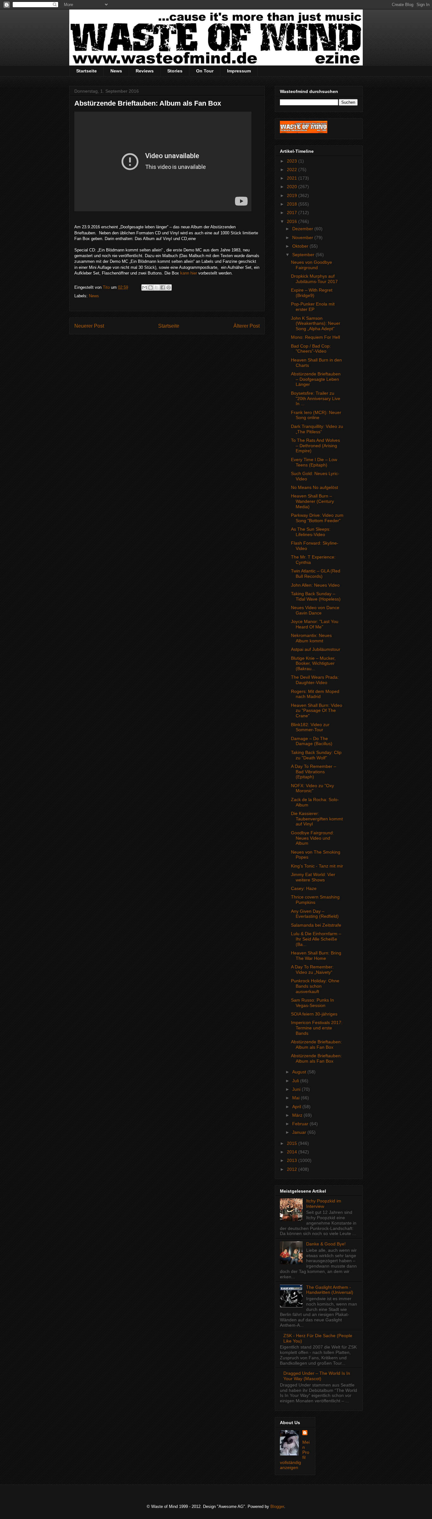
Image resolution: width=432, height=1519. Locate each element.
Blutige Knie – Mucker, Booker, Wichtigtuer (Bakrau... (313, 663)
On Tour (204, 70)
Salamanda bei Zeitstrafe (316, 925)
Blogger (277, 1506)
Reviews (145, 70)
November (303, 237)
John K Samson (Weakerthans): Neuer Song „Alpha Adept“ (315, 323)
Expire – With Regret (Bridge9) (311, 292)
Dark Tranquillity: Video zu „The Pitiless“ (317, 429)
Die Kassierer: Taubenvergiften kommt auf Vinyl (317, 819)
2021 (292, 178)
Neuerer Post (89, 326)
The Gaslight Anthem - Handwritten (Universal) (329, 1290)
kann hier (188, 273)
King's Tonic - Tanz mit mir (317, 865)
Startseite (86, 70)
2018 (292, 204)
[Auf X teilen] (156, 287)
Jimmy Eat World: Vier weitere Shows (313, 877)
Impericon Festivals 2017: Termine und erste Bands (317, 1028)
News (116, 70)
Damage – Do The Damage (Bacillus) (311, 741)
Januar (299, 1132)
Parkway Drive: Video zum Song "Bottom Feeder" (317, 518)
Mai (296, 1097)
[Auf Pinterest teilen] (168, 287)
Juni (297, 1089)
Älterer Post (246, 326)
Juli (296, 1080)
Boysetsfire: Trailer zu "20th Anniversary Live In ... (315, 398)
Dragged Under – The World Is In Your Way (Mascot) (316, 1376)
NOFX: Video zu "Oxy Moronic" (312, 788)
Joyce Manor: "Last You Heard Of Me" (314, 624)
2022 (292, 169)
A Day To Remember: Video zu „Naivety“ (312, 969)
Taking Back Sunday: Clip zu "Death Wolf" (316, 755)
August (299, 1071)
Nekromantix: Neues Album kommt (311, 638)
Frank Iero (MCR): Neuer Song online (316, 415)
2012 (292, 1169)
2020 (292, 186)
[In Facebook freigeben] (162, 287)
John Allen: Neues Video (315, 585)
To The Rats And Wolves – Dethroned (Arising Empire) (315, 446)
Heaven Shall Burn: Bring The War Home (316, 955)
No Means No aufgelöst (314, 487)
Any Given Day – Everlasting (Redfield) (315, 914)
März (298, 1115)
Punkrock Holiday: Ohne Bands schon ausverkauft (315, 986)
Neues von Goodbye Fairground (311, 265)
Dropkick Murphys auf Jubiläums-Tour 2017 (314, 279)
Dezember (303, 228)
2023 (292, 161)
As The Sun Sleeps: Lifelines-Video (310, 532)
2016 (292, 221)
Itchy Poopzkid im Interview (323, 1203)
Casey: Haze (304, 888)
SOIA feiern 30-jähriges (314, 1013)
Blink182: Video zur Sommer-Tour (310, 727)
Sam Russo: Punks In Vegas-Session (312, 1002)
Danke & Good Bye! (326, 1243)
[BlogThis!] (150, 287)
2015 (292, 1143)
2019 (292, 195)
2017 (292, 212)
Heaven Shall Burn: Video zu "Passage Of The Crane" (316, 711)
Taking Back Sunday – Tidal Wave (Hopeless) (316, 596)
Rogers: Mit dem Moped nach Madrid (315, 694)
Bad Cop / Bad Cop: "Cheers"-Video (311, 348)
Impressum (239, 70)
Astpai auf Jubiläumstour (315, 649)
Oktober (301, 246)
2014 (292, 1151)
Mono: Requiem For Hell (315, 337)
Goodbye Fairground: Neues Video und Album (312, 838)
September (304, 254)
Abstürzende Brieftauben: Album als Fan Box (316, 1044)
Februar (301, 1123)
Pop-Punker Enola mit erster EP (313, 306)
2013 (292, 1160)
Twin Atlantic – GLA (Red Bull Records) (315, 573)
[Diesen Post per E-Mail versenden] (144, 287)
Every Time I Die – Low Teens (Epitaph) (314, 462)
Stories (174, 70)
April (297, 1106)
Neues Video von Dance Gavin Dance (315, 610)
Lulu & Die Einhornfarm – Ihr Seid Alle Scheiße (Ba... (316, 939)
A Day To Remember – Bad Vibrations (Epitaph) (313, 772)
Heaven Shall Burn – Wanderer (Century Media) (312, 501)
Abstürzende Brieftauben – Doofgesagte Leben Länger (316, 379)
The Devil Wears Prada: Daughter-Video (315, 680)
